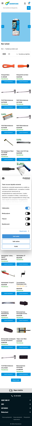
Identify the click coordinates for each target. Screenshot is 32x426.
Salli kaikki (16, 236)
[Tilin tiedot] (25, 3)
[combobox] (13, 8)
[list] (9, 54)
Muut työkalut (5, 44)
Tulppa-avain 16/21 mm (22, 151)
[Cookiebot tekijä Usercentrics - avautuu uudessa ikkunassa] (23, 178)
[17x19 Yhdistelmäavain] (8, 357)
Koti (2, 49)
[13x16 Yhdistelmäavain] (23, 91)
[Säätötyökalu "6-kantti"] (8, 274)
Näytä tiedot (23, 231)
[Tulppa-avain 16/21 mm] (23, 142)
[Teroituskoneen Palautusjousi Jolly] (23, 274)
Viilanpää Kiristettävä (22, 75)
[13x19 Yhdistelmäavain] (8, 117)
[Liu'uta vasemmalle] (2, 26)
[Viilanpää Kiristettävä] (23, 66)
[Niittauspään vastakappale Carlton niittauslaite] (8, 330)
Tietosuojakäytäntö (7, 417)
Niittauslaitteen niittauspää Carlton (21, 312)
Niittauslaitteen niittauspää (20, 366)
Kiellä (16, 246)
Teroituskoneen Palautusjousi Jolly (21, 283)
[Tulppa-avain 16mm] (23, 330)
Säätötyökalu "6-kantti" (7, 282)
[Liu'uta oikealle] (29, 26)
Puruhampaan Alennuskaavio (5, 312)
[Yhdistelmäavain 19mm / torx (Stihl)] (8, 142)
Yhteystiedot (27, 417)
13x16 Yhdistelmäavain (22, 100)
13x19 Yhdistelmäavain (7, 125)
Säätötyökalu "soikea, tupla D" (7, 256)
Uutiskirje (4, 408)
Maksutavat (4, 412)
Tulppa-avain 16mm (21, 339)
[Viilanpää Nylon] (8, 66)
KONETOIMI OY (5, 400)
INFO (2, 404)
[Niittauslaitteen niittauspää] (23, 357)
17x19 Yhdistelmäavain (7, 365)
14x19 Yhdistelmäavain (7, 100)
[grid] (4, 54)
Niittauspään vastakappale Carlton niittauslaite (8, 339)
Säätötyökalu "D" (20, 255)
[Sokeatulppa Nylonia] (8, 169)
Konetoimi (18, 424)
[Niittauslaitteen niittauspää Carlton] (23, 303)
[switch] (27, 213)
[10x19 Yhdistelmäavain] (23, 117)
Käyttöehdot (17, 419)
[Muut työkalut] (15, 27)
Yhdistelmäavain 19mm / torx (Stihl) (7, 151)
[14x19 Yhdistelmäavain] (8, 91)
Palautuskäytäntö (17, 417)
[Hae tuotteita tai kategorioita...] (29, 8)
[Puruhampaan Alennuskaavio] (8, 303)
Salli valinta (16, 241)
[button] (2, 3)
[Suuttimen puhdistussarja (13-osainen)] (23, 169)
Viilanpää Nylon (5, 75)
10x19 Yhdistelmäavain (22, 125)
